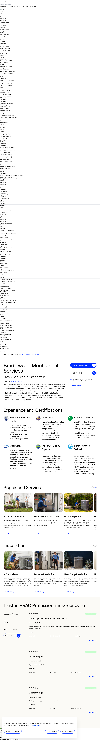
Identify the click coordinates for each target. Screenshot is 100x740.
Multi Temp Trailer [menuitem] (5, 108)
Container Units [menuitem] (4, 120)
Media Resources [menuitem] (4, 348)
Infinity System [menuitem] (4, 237)
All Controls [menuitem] (3, 76)
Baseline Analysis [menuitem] (4, 164)
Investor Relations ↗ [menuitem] (5, 336)
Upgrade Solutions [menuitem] (5, 163)
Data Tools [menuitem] (2, 124)
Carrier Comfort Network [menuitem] (6, 85)
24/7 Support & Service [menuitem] (6, 154)
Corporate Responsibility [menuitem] (6, 320)
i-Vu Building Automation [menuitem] (6, 83)
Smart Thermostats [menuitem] (5, 48)
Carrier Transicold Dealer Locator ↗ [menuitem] (9, 299)
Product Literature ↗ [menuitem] (5, 286)
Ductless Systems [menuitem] (4, 29)
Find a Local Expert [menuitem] (5, 225)
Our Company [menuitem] (3, 309)
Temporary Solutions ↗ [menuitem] (6, 157)
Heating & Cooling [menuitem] (4, 22)
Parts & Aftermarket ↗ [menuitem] (5, 75)
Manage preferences (13, 731)
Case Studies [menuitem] (3, 262)
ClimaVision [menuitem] (3, 82)
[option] (19, 514)
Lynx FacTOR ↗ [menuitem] (4, 138)
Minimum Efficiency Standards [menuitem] (8, 233)
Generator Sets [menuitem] (4, 122)
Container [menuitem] (2, 207)
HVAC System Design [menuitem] (5, 90)
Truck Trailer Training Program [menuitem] (8, 281)
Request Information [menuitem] (5, 168)
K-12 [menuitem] (1, 200)
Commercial (3, 61)
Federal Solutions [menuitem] (4, 198)
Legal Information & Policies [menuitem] (7, 270)
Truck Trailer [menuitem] (3, 209)
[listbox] (50, 514)
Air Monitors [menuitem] (3, 45)
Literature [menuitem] (2, 260)
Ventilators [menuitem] (2, 39)
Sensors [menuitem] (2, 87)
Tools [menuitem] (1, 297)
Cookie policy (36, 725)
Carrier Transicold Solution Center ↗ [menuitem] (9, 300)
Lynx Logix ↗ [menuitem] (3, 140)
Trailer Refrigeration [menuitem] (5, 105)
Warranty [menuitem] (2, 249)
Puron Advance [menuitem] (4, 244)
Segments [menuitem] (2, 205)
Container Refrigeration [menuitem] (6, 119)
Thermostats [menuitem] (3, 78)
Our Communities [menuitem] (4, 329)
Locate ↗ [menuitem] (2, 274)
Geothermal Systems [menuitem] (5, 54)
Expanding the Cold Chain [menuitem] (6, 216)
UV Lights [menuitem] (2, 41)
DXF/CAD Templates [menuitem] (5, 94)
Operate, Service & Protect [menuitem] (7, 147)
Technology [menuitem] (3, 235)
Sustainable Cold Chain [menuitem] (6, 325)
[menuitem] (3, 18)
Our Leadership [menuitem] (4, 313)
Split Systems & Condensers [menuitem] (7, 71)
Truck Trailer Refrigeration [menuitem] (6, 103)
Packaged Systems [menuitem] (5, 31)
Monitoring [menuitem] (2, 129)
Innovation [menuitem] (2, 311)
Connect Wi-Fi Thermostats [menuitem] (7, 80)
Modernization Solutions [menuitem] (6, 161)
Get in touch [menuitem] (3, 170)
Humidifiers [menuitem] (3, 38)
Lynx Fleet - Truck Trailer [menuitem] (6, 135)
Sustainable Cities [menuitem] (4, 323)
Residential (3, 20)
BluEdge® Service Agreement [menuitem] (7, 150)
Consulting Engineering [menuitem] (6, 156)
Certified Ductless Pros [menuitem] (6, 232)
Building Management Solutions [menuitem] (8, 166)
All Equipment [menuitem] (3, 62)
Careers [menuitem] (2, 316)
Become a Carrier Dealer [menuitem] (6, 255)
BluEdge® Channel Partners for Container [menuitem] (10, 179)
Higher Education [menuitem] (4, 195)
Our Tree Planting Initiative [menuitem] (7, 330)
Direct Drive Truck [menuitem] (4, 113)
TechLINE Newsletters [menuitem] (5, 292)
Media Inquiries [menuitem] (4, 350)
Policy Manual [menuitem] (3, 337)
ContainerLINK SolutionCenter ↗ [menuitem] (8, 302)
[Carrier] (50, 10)
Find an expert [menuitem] (3, 272)
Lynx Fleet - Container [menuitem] (5, 136)
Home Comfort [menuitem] (3, 186)
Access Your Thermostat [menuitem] (6, 251)
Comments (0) (91, 640)
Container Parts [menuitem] (4, 126)
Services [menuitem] (2, 142)
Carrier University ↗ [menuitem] (5, 267)
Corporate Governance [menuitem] (5, 334)
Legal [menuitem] (1, 269)
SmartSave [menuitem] (3, 242)
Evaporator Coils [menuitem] (4, 55)
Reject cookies (52, 731)
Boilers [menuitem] (2, 57)
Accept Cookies (67, 731)
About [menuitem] (1, 304)
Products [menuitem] (2, 17)
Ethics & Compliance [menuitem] (5, 339)
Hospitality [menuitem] (2, 196)
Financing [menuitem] (2, 228)
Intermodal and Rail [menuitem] (5, 110)
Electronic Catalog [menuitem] (4, 92)
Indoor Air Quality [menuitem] (4, 34)
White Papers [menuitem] (3, 263)
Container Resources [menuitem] (5, 288)
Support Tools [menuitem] (3, 246)
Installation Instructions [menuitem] (6, 285)
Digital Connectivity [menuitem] (5, 152)
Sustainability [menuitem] (3, 214)
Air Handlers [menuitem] (3, 32)
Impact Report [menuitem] (3, 322)
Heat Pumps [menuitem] (3, 25)
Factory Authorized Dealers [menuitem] (7, 230)
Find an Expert (4, 351)
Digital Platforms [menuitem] (4, 133)
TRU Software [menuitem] (3, 283)
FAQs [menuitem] (1, 253)
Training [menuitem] (2, 265)
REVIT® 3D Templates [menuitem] (5, 96)
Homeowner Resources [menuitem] (6, 223)
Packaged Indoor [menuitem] (4, 68)
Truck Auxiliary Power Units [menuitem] (7, 115)
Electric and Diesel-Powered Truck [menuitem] (9, 112)
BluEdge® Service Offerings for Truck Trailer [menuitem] (11, 175)
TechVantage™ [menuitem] (3, 318)
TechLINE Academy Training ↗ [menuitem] (8, 290)
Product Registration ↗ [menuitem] (6, 247)
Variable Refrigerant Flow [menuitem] (6, 52)
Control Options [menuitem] (4, 127)
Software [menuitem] (2, 89)
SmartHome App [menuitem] (4, 240)
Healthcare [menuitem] (3, 193)
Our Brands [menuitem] (3, 314)
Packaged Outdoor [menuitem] (4, 69)
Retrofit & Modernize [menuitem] (5, 159)
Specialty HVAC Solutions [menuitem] (6, 46)
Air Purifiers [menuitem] (3, 36)
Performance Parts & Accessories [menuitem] (8, 117)
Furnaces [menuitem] (2, 27)
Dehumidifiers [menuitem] (3, 43)
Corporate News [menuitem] (4, 344)
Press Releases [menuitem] (4, 346)
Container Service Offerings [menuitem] (7, 177)
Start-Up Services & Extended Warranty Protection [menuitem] (13, 149)
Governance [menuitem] (3, 332)
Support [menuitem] (2, 218)
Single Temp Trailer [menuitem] (5, 106)
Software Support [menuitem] (4, 98)
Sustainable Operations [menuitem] (6, 327)
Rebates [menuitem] (2, 226)
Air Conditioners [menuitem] (4, 24)
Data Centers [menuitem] (3, 191)
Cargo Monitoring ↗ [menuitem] (5, 131)
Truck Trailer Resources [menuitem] (6, 279)
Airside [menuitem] (2, 64)
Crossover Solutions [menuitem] (5, 50)
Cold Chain (3, 101)
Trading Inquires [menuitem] (4, 293)
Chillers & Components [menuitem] (6, 66)
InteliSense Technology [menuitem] (6, 239)
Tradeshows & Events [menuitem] (5, 210)
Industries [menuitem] (2, 180)
